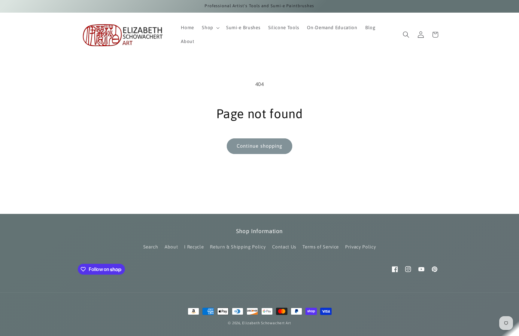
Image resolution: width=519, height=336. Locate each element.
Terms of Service (320, 246)
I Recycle (194, 246)
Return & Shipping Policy (238, 246)
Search (150, 246)
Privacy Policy (360, 246)
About (171, 246)
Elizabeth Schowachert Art (266, 323)
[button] (210, 28)
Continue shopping (260, 146)
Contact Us (284, 246)
